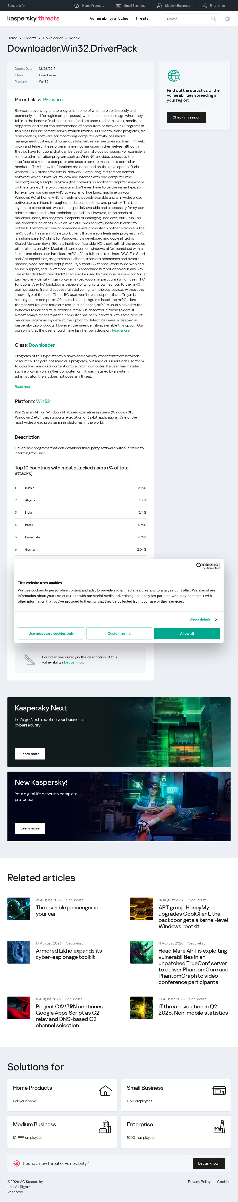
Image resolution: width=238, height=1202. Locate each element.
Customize (116, 633)
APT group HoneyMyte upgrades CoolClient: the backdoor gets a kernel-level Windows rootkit (193, 917)
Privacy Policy (199, 1181)
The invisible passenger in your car (67, 910)
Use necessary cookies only (51, 633)
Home (12, 38)
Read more (121, 330)
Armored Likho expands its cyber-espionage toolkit (69, 954)
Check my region (186, 117)
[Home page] (35, 19)
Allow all (187, 633)
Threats (141, 18)
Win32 (74, 38)
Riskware (53, 99)
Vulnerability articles (109, 18)
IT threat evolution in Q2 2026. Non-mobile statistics (193, 1009)
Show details (200, 619)
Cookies (224, 1181)
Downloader (53, 38)
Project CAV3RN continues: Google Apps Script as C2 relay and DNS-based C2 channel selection (70, 1016)
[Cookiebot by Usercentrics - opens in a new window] (199, 565)
